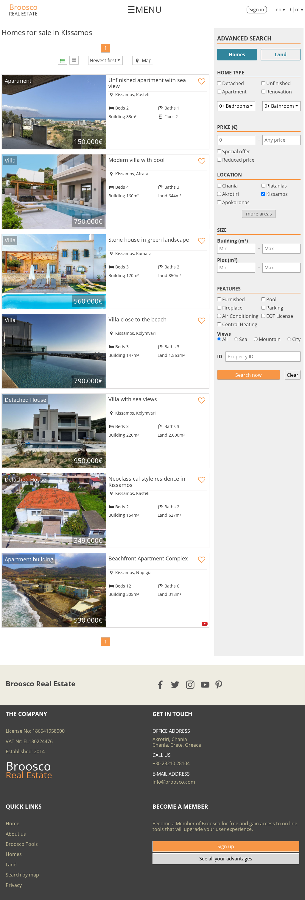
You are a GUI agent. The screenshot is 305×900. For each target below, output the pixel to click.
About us (16, 834)
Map (146, 60)
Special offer (236, 151)
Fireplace (232, 307)
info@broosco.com (173, 782)
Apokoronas (236, 202)
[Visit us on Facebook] (160, 684)
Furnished (233, 299)
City (296, 339)
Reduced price (238, 160)
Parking (274, 307)
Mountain (269, 339)
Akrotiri (230, 194)
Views (224, 334)
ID (219, 356)
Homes (237, 54)
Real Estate (23, 13)
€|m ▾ (296, 9)
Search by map (22, 874)
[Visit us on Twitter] (175, 684)
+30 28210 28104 (171, 763)
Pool (271, 299)
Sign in (256, 9)
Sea (242, 339)
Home (12, 823)
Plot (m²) (227, 260)
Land (281, 54)
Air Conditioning (240, 316)
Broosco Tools (22, 844)
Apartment (234, 91)
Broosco (23, 7)
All (224, 339)
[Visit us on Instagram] (190, 684)
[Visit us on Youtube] (205, 684)
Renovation (279, 91)
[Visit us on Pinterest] (220, 684)
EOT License (279, 316)
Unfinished (278, 83)
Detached (233, 83)
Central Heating (239, 324)
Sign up (225, 846)
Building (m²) (232, 240)
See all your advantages (225, 858)
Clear (292, 375)
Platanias (276, 185)
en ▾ (280, 9)
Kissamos (277, 194)
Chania (230, 185)
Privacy (14, 885)
